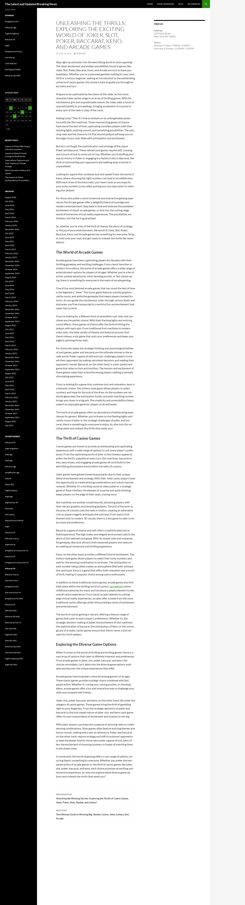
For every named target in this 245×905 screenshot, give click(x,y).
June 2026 (9, 205)
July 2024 (9, 281)
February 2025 (11, 253)
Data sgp (8, 454)
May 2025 (9, 241)
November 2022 (12, 361)
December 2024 (12, 261)
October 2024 (11, 269)
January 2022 (11, 401)
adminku (81, 53)
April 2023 (9, 341)
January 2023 (11, 353)
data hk (8, 478)
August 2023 (10, 325)
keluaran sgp (10, 466)
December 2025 (12, 229)
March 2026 (10, 217)
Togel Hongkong (165, 4)
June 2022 (9, 381)
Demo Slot (9, 484)
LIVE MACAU (11, 63)
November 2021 (12, 409)
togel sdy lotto (11, 664)
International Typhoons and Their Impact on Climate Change (17, 163)
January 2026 (11, 225)
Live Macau (10, 57)
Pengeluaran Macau (13, 51)
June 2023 (9, 333)
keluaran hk (10, 39)
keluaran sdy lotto (12, 75)
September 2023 (12, 321)
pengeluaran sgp (12, 472)
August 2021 (10, 421)
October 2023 (11, 317)
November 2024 (12, 265)
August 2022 (10, 373)
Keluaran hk (10, 442)
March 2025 (10, 249)
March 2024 (10, 297)
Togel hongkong (12, 33)
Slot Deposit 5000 (12, 69)
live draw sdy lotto (13, 652)
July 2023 (9, 329)
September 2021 (12, 417)
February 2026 (11, 221)
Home (150, 4)
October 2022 (11, 365)
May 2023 (9, 337)
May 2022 (9, 385)
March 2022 (10, 393)
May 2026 (9, 209)
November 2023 (12, 313)
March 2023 (10, 345)
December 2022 (12, 357)
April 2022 (9, 389)
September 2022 (12, 369)
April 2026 (9, 213)
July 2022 (9, 377)
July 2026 (9, 201)
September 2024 (12, 273)
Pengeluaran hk (11, 21)
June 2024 (9, 285)
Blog (180, 4)
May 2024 (9, 289)
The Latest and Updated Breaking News (31, 4)
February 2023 (11, 349)
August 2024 (10, 277)
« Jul (8, 129)
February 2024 (11, 301)
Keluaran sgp (10, 27)
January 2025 (11, 257)
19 (15, 116)
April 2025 (9, 245)
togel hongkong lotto (14, 658)
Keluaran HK (194, 4)
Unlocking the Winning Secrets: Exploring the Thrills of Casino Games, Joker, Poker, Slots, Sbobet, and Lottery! (92, 798)
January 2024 (11, 305)
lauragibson (116, 586)
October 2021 (11, 413)
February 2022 (11, 397)
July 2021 (9, 425)
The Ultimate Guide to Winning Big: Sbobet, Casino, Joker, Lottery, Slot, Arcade (92, 814)
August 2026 (10, 197)
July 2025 (9, 233)
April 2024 (9, 293)
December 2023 (12, 309)
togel (7, 45)
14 (22, 112)
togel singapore (11, 448)
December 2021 (12, 405)
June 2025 (9, 237)
